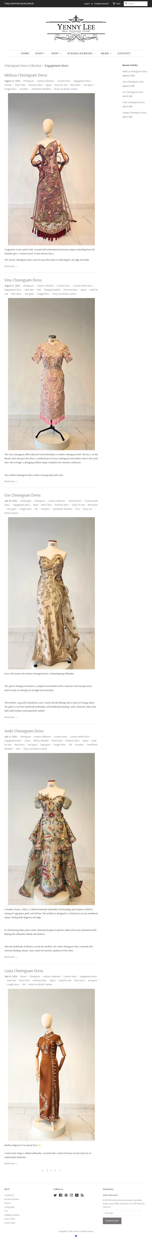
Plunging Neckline (52, 289)
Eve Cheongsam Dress (22, 495)
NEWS (105, 53)
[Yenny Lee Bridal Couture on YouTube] (77, 1195)
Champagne (25, 500)
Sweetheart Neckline (41, 88)
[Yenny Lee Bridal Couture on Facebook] (60, 1195)
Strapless (24, 88)
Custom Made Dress (82, 285)
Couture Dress (63, 80)
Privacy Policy (9, 1222)
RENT (56, 53)
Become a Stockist (11, 1199)
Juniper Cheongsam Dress (134, 112)
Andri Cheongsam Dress (23, 730)
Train (77, 508)
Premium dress (36, 84)
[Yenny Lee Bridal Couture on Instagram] (71, 1195)
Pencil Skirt (20, 84)
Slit (36, 508)
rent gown (88, 84)
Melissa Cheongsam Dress (25, 75)
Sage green (45, 744)
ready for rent (60, 84)
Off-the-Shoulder (41, 740)
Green (27, 740)
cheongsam (28, 80)
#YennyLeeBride (80, 53)
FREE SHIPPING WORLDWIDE (19, 4)
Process (7, 1203)
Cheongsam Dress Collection (22, 65)
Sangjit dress (10, 88)
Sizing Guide (9, 1207)
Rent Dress (75, 84)
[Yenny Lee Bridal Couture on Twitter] (55, 1195)
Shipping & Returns (12, 1215)
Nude (35, 504)
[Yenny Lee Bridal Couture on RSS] (82, 1195)
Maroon (8, 84)
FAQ (6, 1211)
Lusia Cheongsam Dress (23, 970)
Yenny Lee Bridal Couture (65, 88)
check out (107, 1207)
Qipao (48, 84)
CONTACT (124, 53)
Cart (118, 4)
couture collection (45, 80)
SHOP (39, 53)
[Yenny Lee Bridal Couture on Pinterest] (66, 1195)
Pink (39, 289)
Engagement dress (82, 80)
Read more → (11, 266)
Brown (23, 976)
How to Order (9, 1218)
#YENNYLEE (9, 1195)
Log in (87, 4)
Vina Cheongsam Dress (23, 279)
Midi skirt (29, 289)
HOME (25, 53)
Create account (101, 4)
